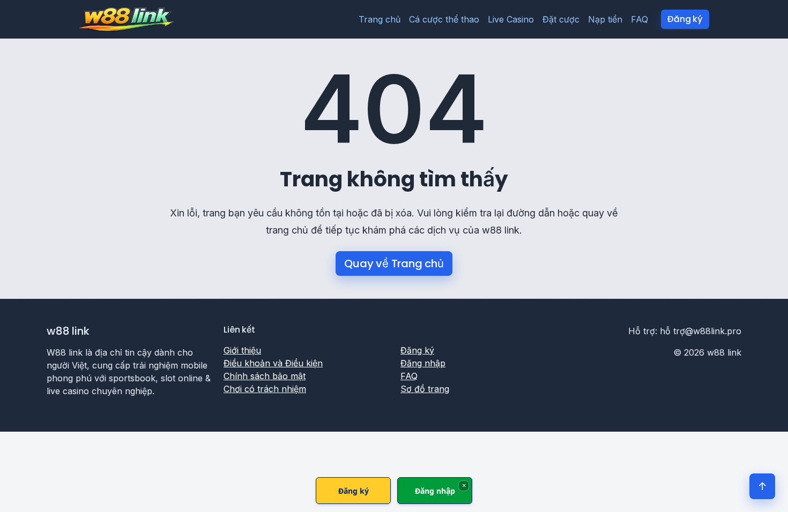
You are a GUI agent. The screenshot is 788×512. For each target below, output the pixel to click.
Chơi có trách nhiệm (265, 388)
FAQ (639, 19)
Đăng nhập (422, 363)
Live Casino (511, 19)
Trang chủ (379, 19)
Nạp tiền (605, 19)
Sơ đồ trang (424, 388)
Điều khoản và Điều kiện (273, 363)
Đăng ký (685, 19)
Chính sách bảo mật (265, 376)
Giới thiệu (242, 350)
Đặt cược (560, 19)
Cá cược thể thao (444, 19)
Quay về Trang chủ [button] (394, 263)
